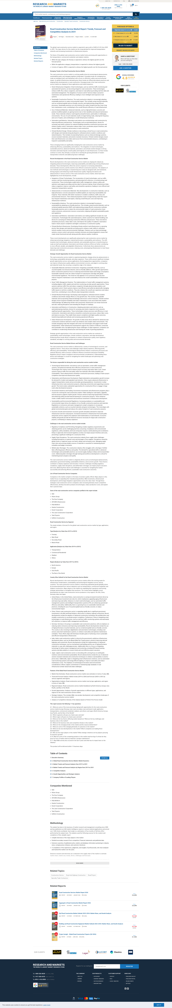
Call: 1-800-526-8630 (125, 64)
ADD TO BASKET (125, 45)
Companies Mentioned (40, 53)
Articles (128, 983)
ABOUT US (107, 1)
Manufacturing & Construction (67, 18)
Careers (79, 978)
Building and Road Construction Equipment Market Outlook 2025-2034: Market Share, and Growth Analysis (91, 924)
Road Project (92, 875)
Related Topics (38, 58)
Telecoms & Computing (100, 18)
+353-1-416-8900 (118, 5)
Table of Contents (39, 50)
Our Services (136, 18)
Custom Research (98, 981)
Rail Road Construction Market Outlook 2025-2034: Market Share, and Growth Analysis (85, 913)
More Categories (129, 18)
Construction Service (57, 875)
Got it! (159, 1005)
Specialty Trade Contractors (59, 878)
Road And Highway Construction (76, 875)
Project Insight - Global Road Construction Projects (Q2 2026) (77, 934)
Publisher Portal (130, 978)
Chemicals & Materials (57, 18)
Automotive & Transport (91, 18)
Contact (112, 976)
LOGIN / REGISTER (134, 1)
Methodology (37, 55)
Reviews (79, 981)
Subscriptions (97, 983)
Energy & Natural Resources (79, 18)
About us (79, 976)
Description (37, 47)
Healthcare (36, 18)
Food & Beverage (108, 18)
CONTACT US (117, 1)
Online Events (130, 981)
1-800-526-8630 (105, 8)
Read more (79, 863)
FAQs (111, 978)
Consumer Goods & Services (118, 18)
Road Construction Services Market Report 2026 (73, 892)
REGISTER (129, 966)
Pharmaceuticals (47, 18)
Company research (99, 978)
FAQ (124, 1)
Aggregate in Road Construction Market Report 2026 (75, 903)
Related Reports (38, 61)
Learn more (46, 1005)
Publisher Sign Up (130, 976)
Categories (97, 976)
